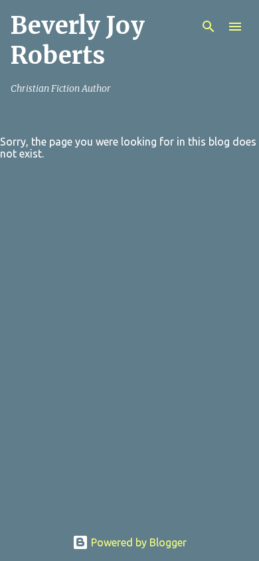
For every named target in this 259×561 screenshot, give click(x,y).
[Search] (208, 27)
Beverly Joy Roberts (78, 40)
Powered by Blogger (137, 542)
